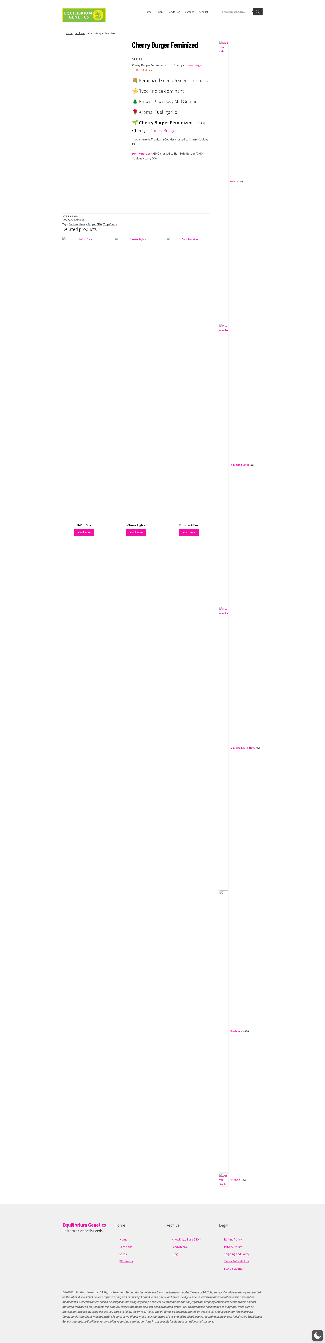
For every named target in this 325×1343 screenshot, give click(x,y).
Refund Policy (233, 1239)
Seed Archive (180, 1247)
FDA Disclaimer (233, 1268)
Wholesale (126, 1261)
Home (148, 12)
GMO (99, 224)
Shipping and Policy (236, 1254)
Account (203, 12)
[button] (317, 1335)
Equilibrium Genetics (84, 1225)
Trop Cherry (110, 224)
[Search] (258, 11)
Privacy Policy (233, 1247)
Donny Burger (193, 65)
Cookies (73, 224)
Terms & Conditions (236, 1261)
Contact (189, 12)
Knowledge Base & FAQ (186, 1239)
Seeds (123, 1254)
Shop (160, 12)
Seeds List (174, 12)
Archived (80, 33)
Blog (175, 1254)
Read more (84, 532)
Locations (125, 1247)
